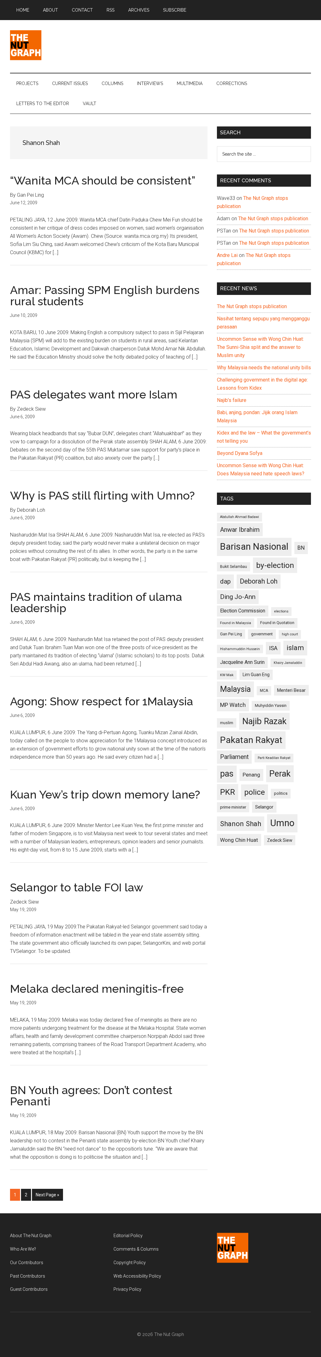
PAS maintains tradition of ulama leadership (96, 602)
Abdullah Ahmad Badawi (239, 517)
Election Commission (242, 611)
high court (290, 634)
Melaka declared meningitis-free (97, 988)
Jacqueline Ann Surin (242, 662)
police (254, 792)
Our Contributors (26, 1262)
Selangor (264, 807)
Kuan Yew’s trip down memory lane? (105, 794)
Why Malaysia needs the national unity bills (264, 368)
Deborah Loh (258, 581)
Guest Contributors (29, 1289)
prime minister (233, 807)
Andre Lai (227, 255)
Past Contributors (27, 1276)
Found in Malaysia (235, 623)
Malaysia (235, 689)
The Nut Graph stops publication (273, 219)
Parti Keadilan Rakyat (274, 758)
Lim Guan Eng (256, 674)
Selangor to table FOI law (76, 887)
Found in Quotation (277, 622)
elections (281, 611)
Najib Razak (264, 721)
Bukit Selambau (233, 566)
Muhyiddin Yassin (271, 705)
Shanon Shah (240, 824)
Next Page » (47, 1196)
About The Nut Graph (30, 1235)
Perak (280, 774)
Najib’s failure (231, 400)
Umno (282, 823)
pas (227, 774)
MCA (264, 690)
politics (280, 793)
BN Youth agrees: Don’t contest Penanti (91, 1095)
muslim (226, 722)
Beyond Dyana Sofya (239, 453)
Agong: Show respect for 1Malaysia (101, 701)
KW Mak (227, 675)
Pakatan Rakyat (251, 740)
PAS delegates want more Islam (93, 394)
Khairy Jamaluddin (288, 663)
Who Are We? (23, 1249)
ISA (273, 648)
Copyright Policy (129, 1262)
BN (301, 548)
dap (225, 581)
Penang (251, 775)
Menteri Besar (291, 690)
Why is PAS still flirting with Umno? (102, 495)
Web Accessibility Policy (137, 1276)
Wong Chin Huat (239, 840)
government (262, 634)
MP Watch (233, 705)
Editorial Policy (128, 1235)
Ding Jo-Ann (237, 597)
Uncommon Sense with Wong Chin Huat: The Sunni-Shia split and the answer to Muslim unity (260, 347)
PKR (227, 792)
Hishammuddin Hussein (240, 649)
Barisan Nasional (254, 546)
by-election (275, 565)
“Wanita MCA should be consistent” (102, 180)
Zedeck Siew (279, 840)
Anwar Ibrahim (240, 529)
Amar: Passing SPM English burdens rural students (104, 295)
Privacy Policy (127, 1289)
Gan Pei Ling (231, 634)
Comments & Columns (136, 1249)
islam (295, 648)
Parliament (234, 757)
